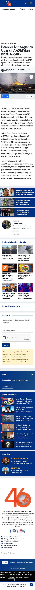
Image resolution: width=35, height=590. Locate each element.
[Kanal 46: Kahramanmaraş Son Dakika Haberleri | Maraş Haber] (8, 3)
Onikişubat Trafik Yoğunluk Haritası (15, 539)
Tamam (11, 580)
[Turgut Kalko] (6, 224)
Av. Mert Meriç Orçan (19, 459)
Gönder (6, 345)
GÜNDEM (22, 9)
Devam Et (15, 231)
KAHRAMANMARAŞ (8, 9)
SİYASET (31, 9)
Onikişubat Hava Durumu (12, 537)
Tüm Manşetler (9, 543)
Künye (5, 553)
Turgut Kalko (17, 223)
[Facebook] (10, 531)
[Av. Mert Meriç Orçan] (5, 461)
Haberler (4, 43)
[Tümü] (32, 374)
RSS (5, 562)
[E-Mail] (14, 234)
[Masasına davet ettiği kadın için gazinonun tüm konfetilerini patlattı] (25, 288)
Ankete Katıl (7, 386)
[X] (14, 531)
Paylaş (6, 96)
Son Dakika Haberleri (10, 545)
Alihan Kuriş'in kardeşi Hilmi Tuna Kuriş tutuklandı (8, 257)
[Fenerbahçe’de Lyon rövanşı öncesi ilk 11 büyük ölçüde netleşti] (25, 268)
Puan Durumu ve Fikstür (11, 541)
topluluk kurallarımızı (19, 352)
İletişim (12, 553)
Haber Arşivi (8, 547)
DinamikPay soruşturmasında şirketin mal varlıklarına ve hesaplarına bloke (8, 277)
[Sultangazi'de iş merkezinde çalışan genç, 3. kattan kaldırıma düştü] (25, 249)
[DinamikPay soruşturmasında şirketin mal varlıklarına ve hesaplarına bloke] (9, 268)
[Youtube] (21, 531)
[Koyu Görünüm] (26, 3)
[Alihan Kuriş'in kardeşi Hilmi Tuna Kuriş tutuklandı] (9, 249)
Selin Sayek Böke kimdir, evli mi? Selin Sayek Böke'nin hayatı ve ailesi (17, 586)
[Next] (24, 531)
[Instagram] (17, 234)
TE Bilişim (22, 568)
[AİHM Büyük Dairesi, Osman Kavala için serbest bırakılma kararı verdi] (9, 288)
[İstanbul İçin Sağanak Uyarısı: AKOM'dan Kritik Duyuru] (17, 83)
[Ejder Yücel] (5, 470)
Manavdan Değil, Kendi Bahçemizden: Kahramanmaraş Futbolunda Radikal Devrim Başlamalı (21, 472)
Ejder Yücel (15, 468)
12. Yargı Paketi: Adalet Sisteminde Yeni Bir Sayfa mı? (21, 462)
